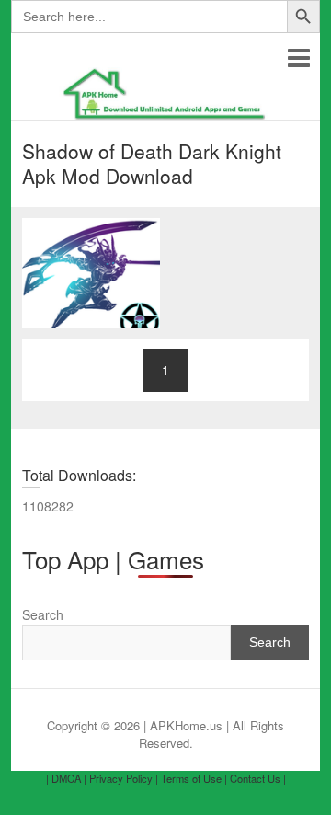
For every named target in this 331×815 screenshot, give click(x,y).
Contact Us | (258, 778)
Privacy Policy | (123, 778)
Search (42, 614)
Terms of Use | (194, 778)
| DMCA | (66, 778)
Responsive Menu (298, 57)
